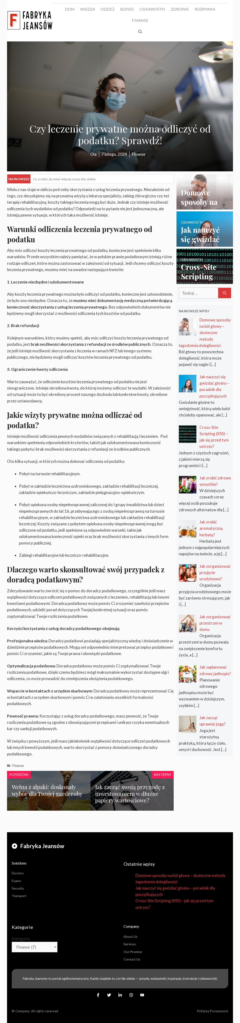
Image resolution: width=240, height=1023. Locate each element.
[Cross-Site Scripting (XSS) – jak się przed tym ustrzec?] (204, 280)
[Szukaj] (224, 293)
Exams (16, 881)
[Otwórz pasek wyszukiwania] (140, 31)
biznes (127, 9)
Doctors (18, 873)
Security (18, 888)
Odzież (108, 9)
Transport (19, 896)
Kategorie (21, 938)
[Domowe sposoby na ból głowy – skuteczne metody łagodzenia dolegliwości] (204, 206)
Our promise (133, 952)
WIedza (87, 9)
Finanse (140, 20)
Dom (70, 9)
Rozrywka (205, 9)
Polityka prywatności (212, 1011)
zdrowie (180, 9)
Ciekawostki (152, 9)
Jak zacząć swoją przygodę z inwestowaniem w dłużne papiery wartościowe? (130, 793)
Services (130, 944)
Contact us (132, 959)
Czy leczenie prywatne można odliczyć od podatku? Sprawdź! (80, 179)
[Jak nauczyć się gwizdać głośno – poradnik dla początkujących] (204, 243)
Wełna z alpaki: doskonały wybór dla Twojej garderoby (47, 790)
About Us (131, 936)
